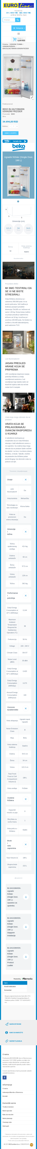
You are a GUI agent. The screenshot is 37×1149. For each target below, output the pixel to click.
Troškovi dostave (8, 1107)
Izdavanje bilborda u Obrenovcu (13, 1092)
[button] (18, 479)
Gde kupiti (6, 1126)
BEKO (13, 114)
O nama (5, 1088)
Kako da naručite (8, 1114)
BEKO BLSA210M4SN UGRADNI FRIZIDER (16, 48)
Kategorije (19, 28)
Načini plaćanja (7, 1118)
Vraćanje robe (7, 1122)
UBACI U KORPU (10, 133)
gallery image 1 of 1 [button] (18, 201)
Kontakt (5, 1096)
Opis (6, 983)
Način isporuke (7, 1111)
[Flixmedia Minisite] (15, 140)
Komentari (8, 990)
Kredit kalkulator (10, 986)
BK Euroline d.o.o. (14, 1144)
